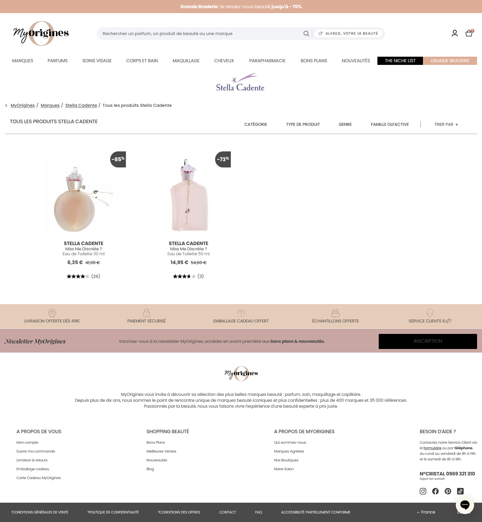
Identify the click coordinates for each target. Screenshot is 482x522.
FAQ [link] (258, 512)
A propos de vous (38, 431)
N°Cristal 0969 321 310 (447, 474)
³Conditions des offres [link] (179, 512)
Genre (345, 124)
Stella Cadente (81, 105)
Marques (22, 60)
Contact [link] (227, 512)
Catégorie (255, 124)
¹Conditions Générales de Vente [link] (39, 512)
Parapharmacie (267, 60)
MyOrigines (23, 105)
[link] (455, 33)
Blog (150, 469)
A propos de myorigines (304, 431)
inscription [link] (428, 341)
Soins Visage (97, 60)
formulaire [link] (433, 448)
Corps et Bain (142, 60)
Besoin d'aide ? (438, 431)
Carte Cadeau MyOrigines (38, 477)
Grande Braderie (450, 60)
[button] (465, 505)
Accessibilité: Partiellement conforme (316, 512)
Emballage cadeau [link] (32, 469)
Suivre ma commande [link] (35, 451)
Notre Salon (284, 469)
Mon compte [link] (27, 442)
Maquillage (185, 60)
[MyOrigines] (41, 33)
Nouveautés (356, 60)
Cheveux (224, 60)
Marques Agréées (289, 451)
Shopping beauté (168, 431)
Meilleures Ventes (161, 451)
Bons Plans (156, 442)
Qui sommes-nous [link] (290, 442)
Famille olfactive (390, 124)
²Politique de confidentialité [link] (113, 512)
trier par (443, 124)
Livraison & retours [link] (32, 460)
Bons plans (314, 60)
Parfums (58, 60)
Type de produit (303, 124)
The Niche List (400, 60)
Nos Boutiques (286, 460)
